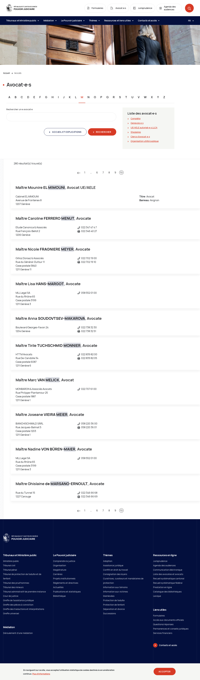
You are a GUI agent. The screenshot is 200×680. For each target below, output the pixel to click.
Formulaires (159, 615)
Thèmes (93, 20)
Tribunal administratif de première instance (24, 591)
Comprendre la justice (64, 561)
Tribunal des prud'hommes (16, 582)
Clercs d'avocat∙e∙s (140, 136)
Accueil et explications (66, 132)
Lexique (157, 595)
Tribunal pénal (10, 569)
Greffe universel (11, 613)
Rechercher (103, 132)
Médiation (48, 20)
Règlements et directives (65, 582)
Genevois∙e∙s (137, 123)
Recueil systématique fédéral (167, 582)
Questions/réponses (163, 624)
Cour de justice (10, 595)
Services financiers (162, 633)
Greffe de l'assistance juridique (18, 600)
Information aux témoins (115, 587)
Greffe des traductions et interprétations (23, 609)
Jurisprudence (160, 561)
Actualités (58, 587)
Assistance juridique (113, 565)
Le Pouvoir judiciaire (71, 20)
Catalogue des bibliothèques (167, 591)
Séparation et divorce (114, 609)
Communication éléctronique (167, 569)
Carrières (57, 574)
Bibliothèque (59, 595)
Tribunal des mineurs (13, 587)
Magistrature (59, 569)
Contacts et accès (147, 20)
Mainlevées (108, 595)
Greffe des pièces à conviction (18, 604)
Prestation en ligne (162, 587)
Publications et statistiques (67, 591)
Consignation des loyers (115, 574)
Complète (135, 118)
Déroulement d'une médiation (18, 633)
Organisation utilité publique (145, 141)
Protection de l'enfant (114, 604)
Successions (109, 613)
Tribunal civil (9, 565)
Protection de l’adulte (114, 600)
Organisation (59, 565)
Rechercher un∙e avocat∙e (19, 109)
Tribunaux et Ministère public (21, 20)
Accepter (165, 671)
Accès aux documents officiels (168, 619)
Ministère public (11, 561)
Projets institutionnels (64, 578)
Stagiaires (136, 132)
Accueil (6, 73)
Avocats (18, 73)
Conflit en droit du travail (115, 569)
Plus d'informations (41, 673)
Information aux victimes (115, 591)
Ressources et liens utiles (117, 20)
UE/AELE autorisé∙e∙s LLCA (144, 127)
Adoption (107, 561)
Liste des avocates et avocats (168, 574)
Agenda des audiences (164, 565)
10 (121, 172)
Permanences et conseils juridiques (170, 628)
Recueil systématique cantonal (168, 578)
